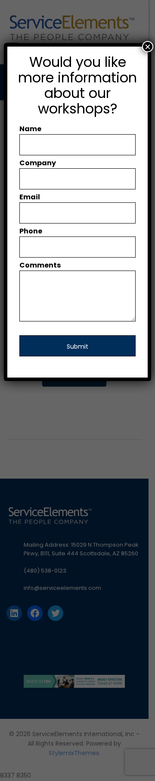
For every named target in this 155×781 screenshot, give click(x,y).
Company (37, 163)
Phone (30, 231)
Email (29, 197)
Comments (40, 265)
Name (30, 129)
